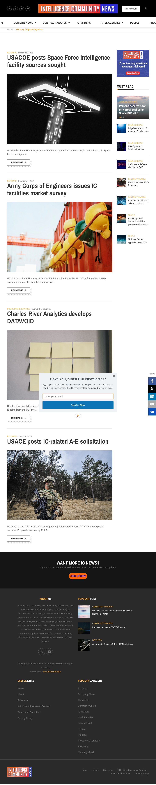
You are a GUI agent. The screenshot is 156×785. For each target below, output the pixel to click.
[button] (78, 378)
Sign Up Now (78, 405)
